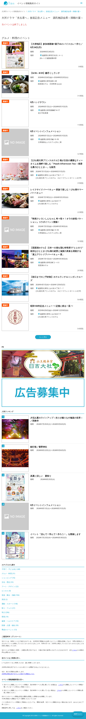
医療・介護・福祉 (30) (10, 625)
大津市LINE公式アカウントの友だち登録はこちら (18, 674)
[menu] (81, 3)
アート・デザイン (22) (10, 586)
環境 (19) (5, 617)
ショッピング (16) (8, 578)
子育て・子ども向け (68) (11, 569)
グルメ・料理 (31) (8, 573)
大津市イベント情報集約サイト (13, 11)
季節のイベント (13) (9, 629)
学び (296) (5, 612)
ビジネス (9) (6, 591)
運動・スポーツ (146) (10, 604)
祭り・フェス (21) (8, 608)
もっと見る (43, 337)
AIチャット (78, 714)
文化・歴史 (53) (7, 582)
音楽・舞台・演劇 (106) (10, 595)
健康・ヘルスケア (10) (10, 621)
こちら (74, 650)
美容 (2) (4, 599)
